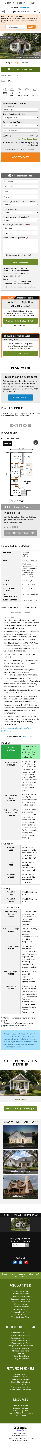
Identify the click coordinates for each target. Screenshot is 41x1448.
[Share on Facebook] (20, 425)
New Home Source (20, 1405)
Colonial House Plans (20, 1291)
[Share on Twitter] (25, 425)
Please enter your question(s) (15, 238)
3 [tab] (22, 61)
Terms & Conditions (22, 21)
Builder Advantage (20, 1408)
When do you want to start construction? (19, 201)
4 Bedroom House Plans (20, 1338)
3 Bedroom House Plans (20, 1335)
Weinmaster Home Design (20, 1390)
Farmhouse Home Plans (20, 1301)
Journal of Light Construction (21, 1413)
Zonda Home (20, 1415)
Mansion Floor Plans (20, 1351)
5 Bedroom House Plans (20, 1340)
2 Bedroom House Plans (20, 1332)
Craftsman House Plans (20, 1296)
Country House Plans (20, 1294)
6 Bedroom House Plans (20, 1343)
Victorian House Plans (20, 1317)
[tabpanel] (20, 46)
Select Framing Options (13, 122)
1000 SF (20, 1353)
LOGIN (33, 11)
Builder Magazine (20, 1410)
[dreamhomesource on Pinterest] (26, 1262)
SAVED (17, 11)
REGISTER (25, 11)
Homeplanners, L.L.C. (20, 1377)
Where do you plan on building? (16, 225)
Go (27, 1245)
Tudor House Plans (20, 1314)
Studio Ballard (20, 1384)
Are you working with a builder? (16, 217)
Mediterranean (20, 1304)
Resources (22, 1274)
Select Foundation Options (14, 114)
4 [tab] (26, 61)
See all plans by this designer (20, 1108)
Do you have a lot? (10, 209)
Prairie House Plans (20, 1307)
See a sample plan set (20, 612)
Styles (12, 1274)
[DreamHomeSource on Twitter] (20, 1262)
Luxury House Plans (20, 1348)
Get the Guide (20, 353)
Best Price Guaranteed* (27, 139)
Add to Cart (20, 157)
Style (9, 75)
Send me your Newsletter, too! (18, 255)
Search (5, 1274)
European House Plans (20, 1299)
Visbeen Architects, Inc (20, 1387)
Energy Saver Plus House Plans (20, 1345)
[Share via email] (12, 425)
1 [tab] (15, 61)
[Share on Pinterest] (29, 425)
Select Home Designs (20, 1379)
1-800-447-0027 (20, 7)
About (16, 1276)
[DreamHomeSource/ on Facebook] (15, 1262)
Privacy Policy (30, 287)
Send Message (20, 262)
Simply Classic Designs (20, 1382)
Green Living (20, 1374)
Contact (24, 1276)
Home (3, 75)
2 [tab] (19, 61)
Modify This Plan (21, 397)
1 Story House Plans (20, 1356)
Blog (31, 1274)
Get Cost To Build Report (20, 320)
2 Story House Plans (20, 1358)
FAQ (37, 1274)
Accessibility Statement (20, 1440)
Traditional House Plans (20, 1312)
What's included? (8, 106)
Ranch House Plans (20, 1309)
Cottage (15, 75)
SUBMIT (31, 27)
